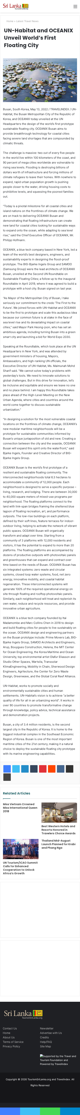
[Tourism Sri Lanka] (18, 6)
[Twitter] (16, 769)
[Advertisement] (40, 909)
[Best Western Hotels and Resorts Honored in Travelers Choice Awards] (59, 813)
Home (9, 21)
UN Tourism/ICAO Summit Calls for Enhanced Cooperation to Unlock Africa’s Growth (20, 868)
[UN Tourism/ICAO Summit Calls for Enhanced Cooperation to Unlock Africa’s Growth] (21, 849)
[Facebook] (7, 769)
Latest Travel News (27, 21)
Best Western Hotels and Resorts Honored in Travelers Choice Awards (58, 829)
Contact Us (10, 1028)
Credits (44, 1037)
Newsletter (46, 1028)
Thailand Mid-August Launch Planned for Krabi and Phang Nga (58, 844)
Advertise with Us (51, 1032)
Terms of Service (13, 1041)
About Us (9, 1037)
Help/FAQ (46, 1041)
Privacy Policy (11, 1046)
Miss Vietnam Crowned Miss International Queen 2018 (20, 807)
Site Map (45, 1046)
